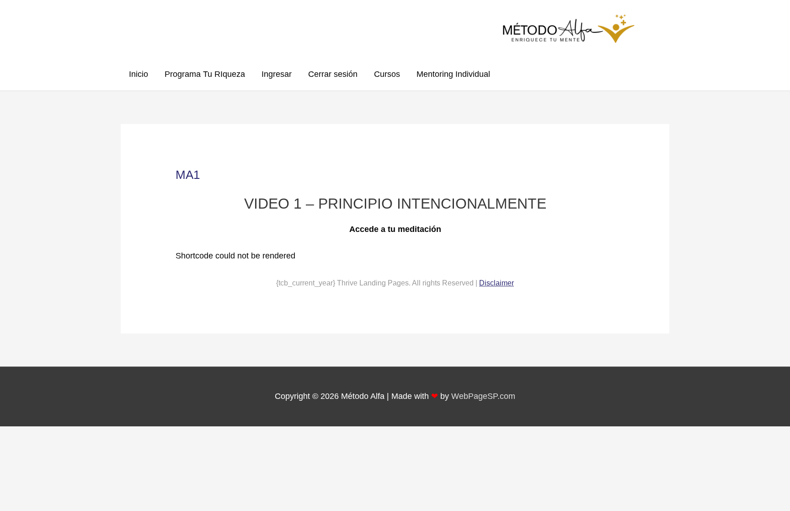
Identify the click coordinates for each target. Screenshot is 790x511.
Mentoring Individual (453, 74)
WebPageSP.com (483, 396)
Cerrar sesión (333, 74)
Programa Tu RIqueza (205, 74)
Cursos (387, 74)
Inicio (138, 74)
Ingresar (277, 74)
